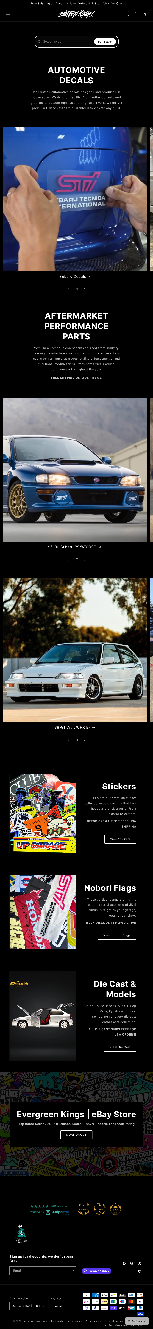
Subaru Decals (72, 276)
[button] (8, 14)
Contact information (116, 1325)
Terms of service (114, 1321)
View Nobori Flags (117, 935)
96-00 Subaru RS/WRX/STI (72, 547)
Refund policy (74, 1321)
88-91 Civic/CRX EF (72, 727)
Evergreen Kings (31, 1321)
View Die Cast (120, 1047)
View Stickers (120, 839)
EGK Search (105, 41)
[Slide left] (68, 289)
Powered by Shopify (52, 1321)
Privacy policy (93, 1321)
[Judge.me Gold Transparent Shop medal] (100, 1209)
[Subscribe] (72, 1270)
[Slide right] (85, 289)
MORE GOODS (76, 1135)
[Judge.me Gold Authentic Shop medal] (84, 1209)
